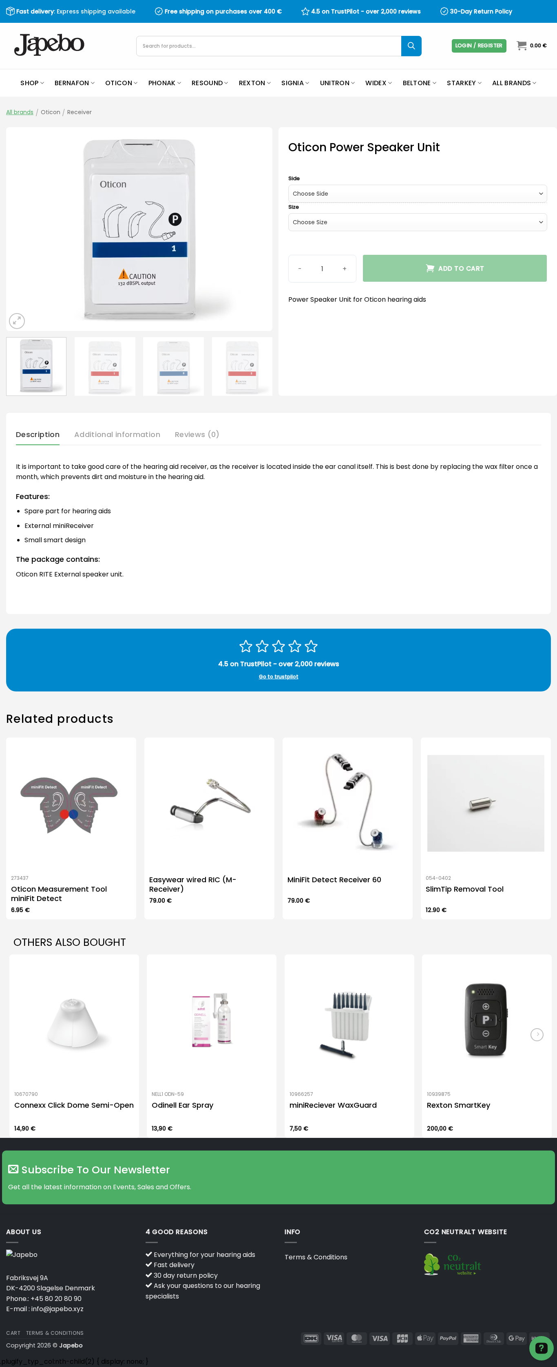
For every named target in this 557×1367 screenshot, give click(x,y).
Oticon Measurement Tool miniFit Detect (59, 893)
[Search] (411, 46)
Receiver (79, 112)
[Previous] (21, 229)
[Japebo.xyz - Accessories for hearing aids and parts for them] (50, 45)
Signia (292, 83)
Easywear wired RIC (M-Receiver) (193, 884)
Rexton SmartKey (458, 1105)
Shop (29, 83)
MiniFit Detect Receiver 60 (334, 879)
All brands (511, 83)
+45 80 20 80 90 (56, 1298)
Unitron (334, 83)
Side (294, 178)
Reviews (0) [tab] (197, 434)
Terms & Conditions (316, 1257)
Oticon (118, 83)
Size (293, 207)
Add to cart (461, 268)
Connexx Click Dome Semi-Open (74, 1105)
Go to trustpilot (278, 676)
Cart (13, 1332)
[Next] (257, 229)
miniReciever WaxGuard (333, 1105)
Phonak (162, 83)
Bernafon (72, 83)
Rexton (252, 83)
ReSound (207, 83)
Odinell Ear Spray (182, 1105)
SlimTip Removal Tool (465, 889)
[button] (479, 46)
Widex (376, 83)
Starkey (461, 83)
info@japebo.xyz (57, 1309)
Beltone (417, 83)
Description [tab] (38, 434)
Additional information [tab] (117, 434)
